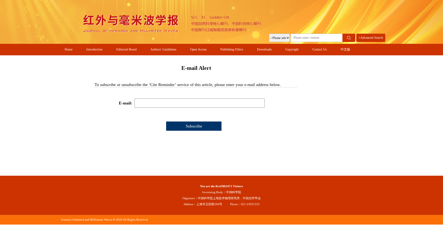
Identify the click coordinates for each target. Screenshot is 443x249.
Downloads (264, 49)
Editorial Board (126, 49)
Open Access (198, 49)
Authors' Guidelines (163, 49)
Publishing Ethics (231, 49)
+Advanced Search (371, 37)
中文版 (345, 49)
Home (68, 49)
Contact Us (319, 49)
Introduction (94, 49)
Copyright (292, 49)
